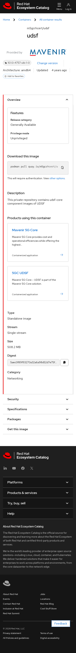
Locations (45, 599)
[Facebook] (23, 469)
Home (6, 19)
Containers (24, 19)
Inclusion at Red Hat (13, 608)
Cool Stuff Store (48, 608)
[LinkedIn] (5, 469)
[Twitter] (32, 469)
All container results (50, 19)
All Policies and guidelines (16, 638)
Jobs (42, 594)
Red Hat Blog (47, 603)
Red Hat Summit (11, 613)
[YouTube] (14, 469)
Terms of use (46, 633)
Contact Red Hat (11, 603)
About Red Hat (10, 594)
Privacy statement (12, 633)
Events (6, 599)
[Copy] (64, 362)
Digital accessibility (49, 638)
